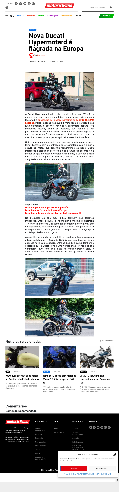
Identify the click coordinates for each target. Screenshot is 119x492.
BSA (8, 372)
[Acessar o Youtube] (25, 4)
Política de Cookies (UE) (40, 458)
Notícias (20, 16)
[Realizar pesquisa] (111, 7)
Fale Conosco (77, 442)
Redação (41, 55)
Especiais (31, 16)
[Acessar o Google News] (33, 4)
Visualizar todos (107, 341)
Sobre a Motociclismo (40, 429)
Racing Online (59, 432)
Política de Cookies (70, 474)
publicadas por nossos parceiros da (59, 121)
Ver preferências (102, 469)
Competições (52, 16)
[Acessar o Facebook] (16, 4)
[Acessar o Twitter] (20, 4)
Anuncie (75, 438)
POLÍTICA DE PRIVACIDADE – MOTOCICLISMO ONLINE (94, 474)
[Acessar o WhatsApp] (6, 8)
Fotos (56, 428)
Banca (78, 16)
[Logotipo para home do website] (59, 6)
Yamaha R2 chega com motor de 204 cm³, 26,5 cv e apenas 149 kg (59, 379)
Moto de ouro (40, 446)
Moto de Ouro (66, 16)
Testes (41, 16)
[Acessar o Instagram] (29, 4)
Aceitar (74, 469)
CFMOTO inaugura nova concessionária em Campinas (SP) (95, 379)
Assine (75, 428)
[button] (114, 454)
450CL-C (83, 372)
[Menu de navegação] (6, 16)
